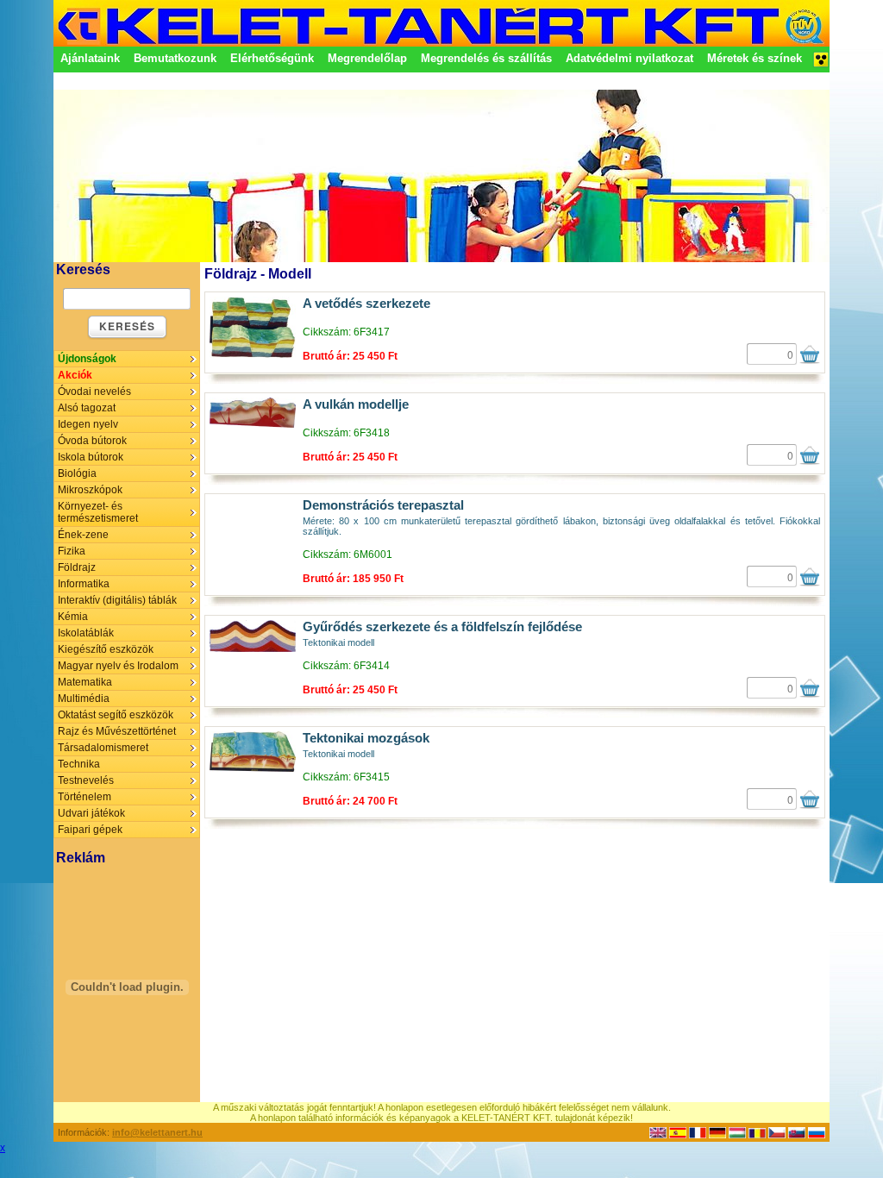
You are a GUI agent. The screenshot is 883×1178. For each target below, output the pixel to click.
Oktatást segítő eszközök (115, 715)
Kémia (73, 617)
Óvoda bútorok (92, 441)
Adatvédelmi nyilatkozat (629, 58)
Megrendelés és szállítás (486, 58)
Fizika (71, 551)
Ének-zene (83, 535)
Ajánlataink (90, 58)
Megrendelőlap (367, 58)
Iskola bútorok (90, 457)
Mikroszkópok (90, 490)
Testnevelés (86, 780)
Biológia (77, 473)
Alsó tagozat (87, 408)
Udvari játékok (91, 813)
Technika (79, 764)
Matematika (85, 682)
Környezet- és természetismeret (98, 512)
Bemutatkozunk (175, 58)
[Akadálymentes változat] (821, 65)
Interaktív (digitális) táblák (117, 600)
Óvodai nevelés (94, 391)
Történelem (84, 797)
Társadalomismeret (103, 748)
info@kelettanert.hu (157, 1132)
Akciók (75, 375)
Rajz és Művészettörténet (117, 731)
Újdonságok (87, 359)
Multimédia (84, 698)
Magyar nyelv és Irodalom (118, 666)
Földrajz (77, 567)
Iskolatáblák (86, 633)
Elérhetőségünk (272, 58)
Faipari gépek (90, 830)
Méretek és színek (754, 58)
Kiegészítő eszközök (105, 649)
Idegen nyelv (88, 424)
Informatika (84, 584)
